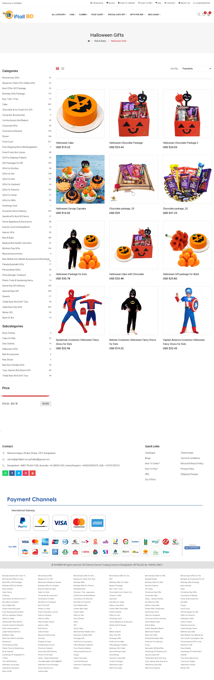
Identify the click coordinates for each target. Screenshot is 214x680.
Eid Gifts (184, 602)
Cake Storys (7, 592)
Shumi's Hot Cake (45, 655)
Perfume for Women (154, 642)
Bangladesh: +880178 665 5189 (23, 465)
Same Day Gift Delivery (26, 285)
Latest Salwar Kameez (11, 632)
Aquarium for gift (45, 579)
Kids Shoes (26, 359)
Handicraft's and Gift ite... (12, 622)
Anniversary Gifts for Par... (191, 576)
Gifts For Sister (26, 195)
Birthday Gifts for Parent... (84, 585)
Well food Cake (115, 668)
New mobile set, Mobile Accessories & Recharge (26, 260)
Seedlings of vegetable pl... (14, 655)
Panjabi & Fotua (44, 642)
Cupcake (113, 599)
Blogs (110, 3)
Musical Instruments (26, 253)
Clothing (5, 595)
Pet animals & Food (46, 645)
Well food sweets (152, 668)
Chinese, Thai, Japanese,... (85, 592)
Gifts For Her (137, 14)
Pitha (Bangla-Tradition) (26, 275)
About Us (184, 3)
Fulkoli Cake (79, 612)
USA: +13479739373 (109, 465)
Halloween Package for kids (71, 274)
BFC (110, 579)
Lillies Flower (43, 632)
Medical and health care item (26, 243)
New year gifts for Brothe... (13, 638)
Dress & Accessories (189, 599)
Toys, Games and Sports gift (26, 370)
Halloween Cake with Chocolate (126, 274)
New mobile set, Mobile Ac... (192, 635)
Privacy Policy (187, 469)
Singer (76, 655)
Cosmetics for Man (46, 599)
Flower (83, 14)
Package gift (79, 638)
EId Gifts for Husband (47, 602)
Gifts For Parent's (26, 189)
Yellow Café (43, 671)
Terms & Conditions (190, 458)
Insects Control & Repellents (26, 227)
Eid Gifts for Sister (116, 602)
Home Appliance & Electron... (121, 622)
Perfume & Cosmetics (83, 642)
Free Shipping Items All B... (13, 612)
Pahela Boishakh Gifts (26, 264)
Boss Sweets (186, 585)
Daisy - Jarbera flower (154, 599)
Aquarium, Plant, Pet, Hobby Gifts (26, 83)
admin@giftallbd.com (18, 459)
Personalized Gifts (26, 269)
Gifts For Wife (26, 200)
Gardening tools (152, 612)
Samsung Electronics (82, 651)
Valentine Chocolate (10, 665)
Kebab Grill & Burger (117, 625)
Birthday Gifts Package (26, 93)
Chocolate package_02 (175, 208)
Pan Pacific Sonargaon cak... (193, 638)
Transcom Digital (188, 661)
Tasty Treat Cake (80, 658)
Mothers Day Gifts (26, 248)
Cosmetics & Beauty (26, 131)
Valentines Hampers (10, 668)
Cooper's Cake (115, 595)
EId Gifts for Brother (10, 602)
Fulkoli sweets (115, 612)
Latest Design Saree (189, 628)
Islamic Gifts (26, 232)
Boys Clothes (26, 333)
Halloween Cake (65, 142)
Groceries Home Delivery (26, 211)
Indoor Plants (186, 622)
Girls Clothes (26, 343)
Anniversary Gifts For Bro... (84, 576)
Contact (169, 3)
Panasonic (6, 642)
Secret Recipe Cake (117, 651)
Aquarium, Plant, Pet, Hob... (85, 579)
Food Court (97, 14)
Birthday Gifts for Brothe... (13, 585)
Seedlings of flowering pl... (156, 651)
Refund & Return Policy (192, 463)
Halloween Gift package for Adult (181, 274)
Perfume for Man (116, 642)
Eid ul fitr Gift (43, 605)
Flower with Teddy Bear (154, 609)
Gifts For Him (26, 179)
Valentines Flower (188, 665)
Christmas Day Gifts (153, 592)
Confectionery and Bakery (26, 120)
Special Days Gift (117, 14)
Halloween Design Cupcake (71, 208)
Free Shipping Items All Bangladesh (26, 147)
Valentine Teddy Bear (82, 665)
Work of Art (26, 317)
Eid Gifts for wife (152, 602)
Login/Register (202, 3)
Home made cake (152, 622)
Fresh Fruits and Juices (26, 152)
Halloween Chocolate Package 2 (180, 142)
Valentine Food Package (48, 665)
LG (110, 628)
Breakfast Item (80, 589)
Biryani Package (116, 585)
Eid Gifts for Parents (82, 602)
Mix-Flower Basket (152, 632)
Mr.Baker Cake (8, 635)
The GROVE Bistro (9, 661)
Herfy (76, 622)
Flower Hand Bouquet (11, 609)
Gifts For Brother (26, 168)
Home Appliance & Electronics (26, 221)
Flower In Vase (44, 609)
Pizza (147, 645)
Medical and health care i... (85, 632)
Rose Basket (186, 648)
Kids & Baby (153, 14)
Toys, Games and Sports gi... (157, 661)
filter (45, 403)
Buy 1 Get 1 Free (26, 99)
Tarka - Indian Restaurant (48, 658)
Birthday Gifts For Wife (154, 582)
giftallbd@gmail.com (39, 459)
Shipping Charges (189, 474)
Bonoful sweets (151, 585)
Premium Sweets (45, 648)
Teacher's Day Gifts (117, 658)
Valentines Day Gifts (26, 307)
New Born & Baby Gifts (26, 365)
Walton (76, 668)
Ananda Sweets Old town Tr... (14, 576)
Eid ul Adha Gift (8, 605)
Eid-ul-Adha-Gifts (80, 605)
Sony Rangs (114, 655)
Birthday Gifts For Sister (118, 582)
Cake (72, 14)
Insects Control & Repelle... (13, 625)
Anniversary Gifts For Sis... (120, 576)
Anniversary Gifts (26, 78)
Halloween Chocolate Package (126, 142)
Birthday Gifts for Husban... (49, 585)
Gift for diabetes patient (26, 157)
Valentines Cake (116, 665)
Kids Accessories (26, 354)
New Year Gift (114, 635)
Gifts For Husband (26, 184)
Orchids (41, 638)
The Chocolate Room (189, 658)
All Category (58, 14)
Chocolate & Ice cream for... (121, 592)
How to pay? (145, 3)
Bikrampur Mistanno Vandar (49, 582)
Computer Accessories (26, 115)
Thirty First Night (116, 661)
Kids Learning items (10, 628)
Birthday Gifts (79, 582)
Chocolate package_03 (121, 208)
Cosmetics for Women (83, 599)
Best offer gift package (26, 88)
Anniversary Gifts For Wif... (156, 576)
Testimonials (187, 453)
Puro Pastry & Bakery (82, 648)
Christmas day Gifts (189, 592)
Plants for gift (186, 645)
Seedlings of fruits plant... (192, 651)
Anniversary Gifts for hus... (13, 579)
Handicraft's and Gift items (26, 216)
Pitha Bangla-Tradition (118, 645)
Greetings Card (26, 205)
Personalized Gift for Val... (192, 642)
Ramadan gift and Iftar (154, 648)
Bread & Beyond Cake (47, 589)
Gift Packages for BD (26, 163)
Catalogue (96, 3)
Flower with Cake (81, 609)
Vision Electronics (45, 668)
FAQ (158, 3)
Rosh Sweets (7, 651)
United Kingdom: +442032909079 (81, 465)
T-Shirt (5, 658)
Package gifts (115, 638)
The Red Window (81, 661)
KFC (75, 625)
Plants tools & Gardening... (13, 648)
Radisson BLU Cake (117, 648)
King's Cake (78, 628)
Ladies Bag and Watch (154, 628)
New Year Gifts (151, 635)
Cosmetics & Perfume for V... (14, 599)
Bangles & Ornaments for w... (193, 579)
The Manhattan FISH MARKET (50, 661)
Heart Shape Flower (46, 622)
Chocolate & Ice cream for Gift (26, 109)
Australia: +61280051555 (51, 465)
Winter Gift (26, 312)
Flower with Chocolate (118, 609)
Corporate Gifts (26, 125)
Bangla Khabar (151, 579)
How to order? (126, 3)
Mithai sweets (115, 632)
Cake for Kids (26, 338)
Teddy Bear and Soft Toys (26, 301)
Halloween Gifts (26, 349)
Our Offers (150, 479)
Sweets (26, 296)
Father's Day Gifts (116, 605)
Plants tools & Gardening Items (26, 280)
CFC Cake (149, 589)
